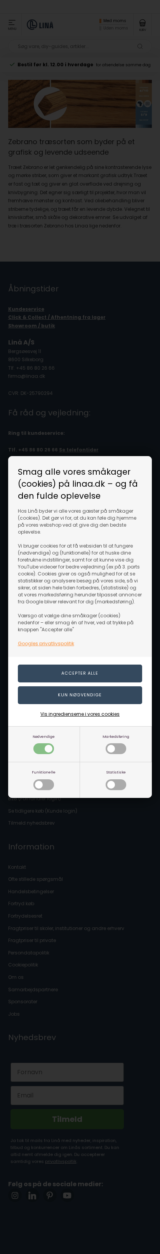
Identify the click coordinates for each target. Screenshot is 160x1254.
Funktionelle (44, 772)
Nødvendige (44, 736)
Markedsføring (116, 736)
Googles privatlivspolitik (46, 643)
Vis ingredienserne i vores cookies (80, 714)
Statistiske (116, 772)
